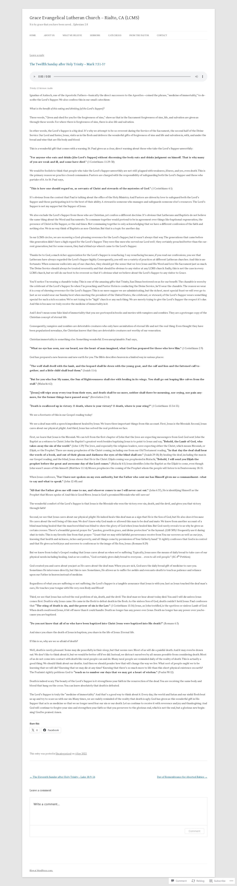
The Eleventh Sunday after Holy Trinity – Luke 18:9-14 (62, 777)
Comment (194, 831)
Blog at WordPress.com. (41, 870)
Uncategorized (63, 753)
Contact (162, 35)
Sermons (95, 35)
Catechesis (114, 35)
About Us (49, 35)
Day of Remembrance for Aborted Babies (182, 777)
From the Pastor (139, 35)
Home (33, 35)
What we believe (72, 35)
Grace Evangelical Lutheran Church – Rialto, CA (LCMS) (84, 18)
